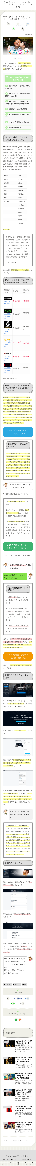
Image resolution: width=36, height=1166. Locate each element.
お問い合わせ (26, 1159)
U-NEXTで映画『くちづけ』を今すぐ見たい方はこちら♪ (18, 546)
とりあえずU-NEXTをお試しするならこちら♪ (18, 432)
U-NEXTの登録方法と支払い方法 (19, 122)
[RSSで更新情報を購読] (20, 1020)
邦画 (25, 984)
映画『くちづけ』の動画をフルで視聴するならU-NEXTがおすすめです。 (17, 102)
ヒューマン (9, 984)
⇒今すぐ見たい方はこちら (7, 304)
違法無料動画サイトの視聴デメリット (17, 116)
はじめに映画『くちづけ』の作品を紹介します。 (17, 87)
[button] (23, 29)
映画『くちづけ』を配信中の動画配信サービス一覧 (17, 95)
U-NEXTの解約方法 (15, 127)
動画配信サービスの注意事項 (18, 109)
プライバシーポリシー (9, 1159)
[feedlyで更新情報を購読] (16, 1020)
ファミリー (18, 984)
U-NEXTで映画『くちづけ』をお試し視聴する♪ (18, 656)
